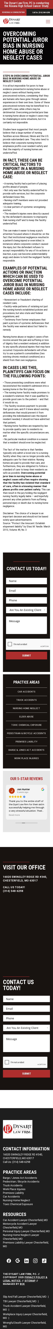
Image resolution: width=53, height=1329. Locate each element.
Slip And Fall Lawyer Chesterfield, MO (25, 1296)
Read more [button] (14, 815)
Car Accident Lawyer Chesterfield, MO (25, 1220)
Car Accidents (26, 691)
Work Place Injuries (26, 758)
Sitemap (30, 1280)
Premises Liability (27, 741)
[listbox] (26, 610)
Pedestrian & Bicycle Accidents (26, 733)
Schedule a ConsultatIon (13, 12)
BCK (22, 1284)
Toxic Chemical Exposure (26, 725)
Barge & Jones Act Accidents (26, 750)
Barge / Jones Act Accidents (20, 1177)
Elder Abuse (26, 716)
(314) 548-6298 (13, 890)
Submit (26, 655)
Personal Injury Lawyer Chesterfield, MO (26, 1231)
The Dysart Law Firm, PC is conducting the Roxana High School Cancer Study (26, 4)
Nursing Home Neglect (26, 708)
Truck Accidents (26, 700)
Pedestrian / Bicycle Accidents (21, 1181)
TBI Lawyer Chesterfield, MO (20, 1301)
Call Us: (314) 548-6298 (41, 12)
